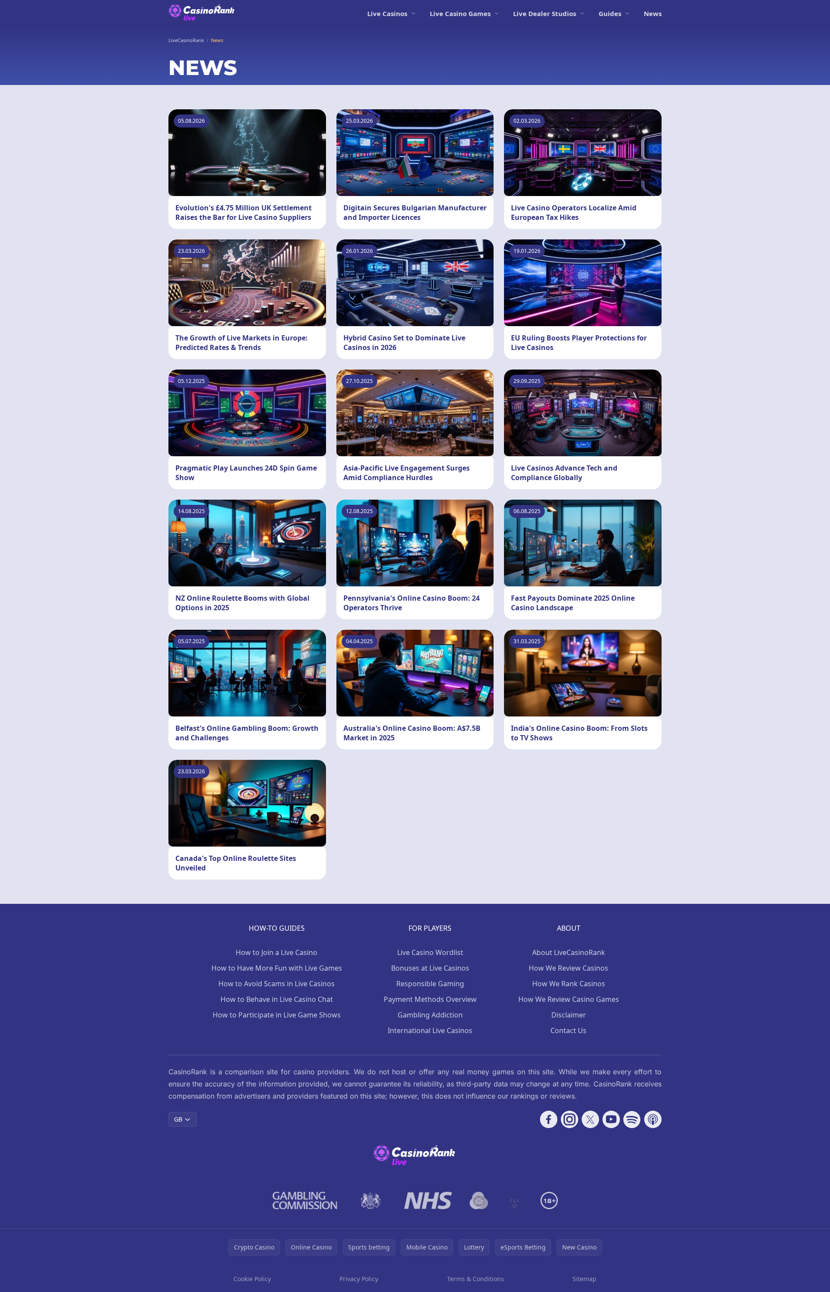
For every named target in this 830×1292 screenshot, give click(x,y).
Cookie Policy (252, 1279)
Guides (610, 13)
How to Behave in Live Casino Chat (277, 999)
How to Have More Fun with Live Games (276, 968)
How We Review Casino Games (568, 999)
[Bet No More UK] (479, 1200)
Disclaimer (568, 1015)
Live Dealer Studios (544, 13)
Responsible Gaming (430, 983)
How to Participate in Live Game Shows (277, 1015)
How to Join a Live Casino (276, 952)
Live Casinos (387, 13)
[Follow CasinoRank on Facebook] (548, 1119)
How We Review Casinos (568, 968)
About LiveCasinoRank (568, 952)
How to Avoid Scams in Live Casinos (276, 983)
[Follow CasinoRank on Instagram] (569, 1119)
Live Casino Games (460, 13)
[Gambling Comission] (305, 1200)
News (653, 13)
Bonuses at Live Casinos (430, 968)
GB (178, 1119)
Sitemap (584, 1279)
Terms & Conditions (475, 1279)
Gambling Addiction (430, 1015)
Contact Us (568, 1030)
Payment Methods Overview (430, 999)
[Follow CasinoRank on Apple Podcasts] (653, 1119)
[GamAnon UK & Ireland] (514, 1200)
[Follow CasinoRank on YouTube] (611, 1119)
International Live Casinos (430, 1030)
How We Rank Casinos (568, 983)
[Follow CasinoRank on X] (590, 1119)
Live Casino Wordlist (430, 952)
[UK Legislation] (371, 1200)
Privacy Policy (358, 1279)
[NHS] (428, 1200)
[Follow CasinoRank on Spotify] (632, 1119)
